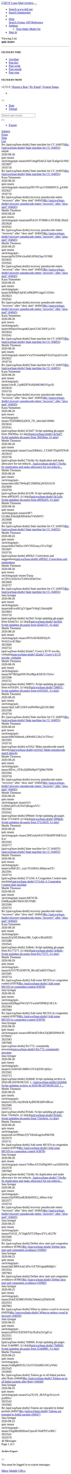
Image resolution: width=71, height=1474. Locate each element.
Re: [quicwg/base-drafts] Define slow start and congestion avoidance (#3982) (33, 1248)
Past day (13, 62)
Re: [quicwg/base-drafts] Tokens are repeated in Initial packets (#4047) (31, 1413)
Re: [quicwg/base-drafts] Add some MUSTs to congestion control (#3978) (30, 985)
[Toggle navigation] (35, 4)
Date (11, 105)
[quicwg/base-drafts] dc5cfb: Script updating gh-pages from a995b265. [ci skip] (32, 498)
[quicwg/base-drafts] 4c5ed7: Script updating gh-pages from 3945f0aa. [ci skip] (31, 435)
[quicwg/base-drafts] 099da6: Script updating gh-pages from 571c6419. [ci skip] (32, 820)
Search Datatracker (20, 12)
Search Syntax (17, 22)
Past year (14, 72)
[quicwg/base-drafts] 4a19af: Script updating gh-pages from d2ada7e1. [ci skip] (31, 623)
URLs (21, 1470)
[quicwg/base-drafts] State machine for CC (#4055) (30, 851)
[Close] (2, 1459)
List (3, 141)
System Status (51, 86)
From (4, 134)
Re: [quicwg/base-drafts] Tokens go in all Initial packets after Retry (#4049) (34, 1380)
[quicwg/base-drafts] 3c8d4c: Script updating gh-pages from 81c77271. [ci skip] (32, 952)
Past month (15, 69)
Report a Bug (20, 86)
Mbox (4, 1470)
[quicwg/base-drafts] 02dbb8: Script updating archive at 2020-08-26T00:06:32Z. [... (34, 1084)
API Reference (34, 22)
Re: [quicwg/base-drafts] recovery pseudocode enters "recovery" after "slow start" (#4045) (34, 204)
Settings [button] (13, 25)
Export (13, 125)
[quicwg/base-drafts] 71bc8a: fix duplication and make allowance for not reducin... (33, 465)
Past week (14, 65)
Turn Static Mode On (28, 29)
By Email (35, 86)
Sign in (13, 32)
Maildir (13, 1470)
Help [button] (11, 19)
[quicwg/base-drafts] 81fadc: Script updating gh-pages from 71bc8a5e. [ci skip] (31, 1117)
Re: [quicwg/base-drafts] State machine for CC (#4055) (35, 146)
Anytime (14, 59)
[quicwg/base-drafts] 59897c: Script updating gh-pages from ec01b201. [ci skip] (32, 689)
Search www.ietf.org (21, 9)
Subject (5, 131)
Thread (13, 108)
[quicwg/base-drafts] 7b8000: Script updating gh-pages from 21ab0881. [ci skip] (32, 1347)
